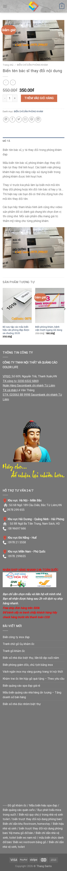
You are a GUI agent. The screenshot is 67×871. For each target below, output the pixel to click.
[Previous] (2, 316)
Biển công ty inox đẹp (16, 637)
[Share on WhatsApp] (6, 119)
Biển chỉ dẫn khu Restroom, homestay (26, 823)
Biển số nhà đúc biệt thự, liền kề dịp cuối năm (31, 657)
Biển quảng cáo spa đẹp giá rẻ (21, 685)
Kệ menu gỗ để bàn (21, 833)
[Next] (64, 316)
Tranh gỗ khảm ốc (14, 651)
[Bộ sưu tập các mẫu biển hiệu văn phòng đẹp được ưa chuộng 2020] (17, 305)
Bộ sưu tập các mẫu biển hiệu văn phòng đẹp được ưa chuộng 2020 (16, 330)
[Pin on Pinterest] (32, 119)
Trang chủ (8, 64)
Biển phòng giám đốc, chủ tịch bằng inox (28, 665)
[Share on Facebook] (12, 119)
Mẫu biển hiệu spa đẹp (43, 805)
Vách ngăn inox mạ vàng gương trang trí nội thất (33, 671)
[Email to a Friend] (25, 119)
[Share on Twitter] (19, 119)
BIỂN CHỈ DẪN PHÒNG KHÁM (32, 64)
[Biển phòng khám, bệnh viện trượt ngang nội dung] (49, 305)
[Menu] (5, 6)
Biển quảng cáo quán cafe (19, 810)
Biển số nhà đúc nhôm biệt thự (22, 704)
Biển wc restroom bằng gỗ (29, 842)
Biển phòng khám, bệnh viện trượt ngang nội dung (48, 328)
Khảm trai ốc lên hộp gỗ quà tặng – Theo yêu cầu (33, 678)
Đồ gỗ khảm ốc (17, 805)
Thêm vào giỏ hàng (39, 98)
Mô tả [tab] (6, 141)
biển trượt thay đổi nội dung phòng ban (37, 819)
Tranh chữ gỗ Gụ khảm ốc (18, 644)
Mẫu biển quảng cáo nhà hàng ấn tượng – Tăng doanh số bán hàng (32, 695)
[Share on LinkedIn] (38, 119)
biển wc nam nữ (26, 837)
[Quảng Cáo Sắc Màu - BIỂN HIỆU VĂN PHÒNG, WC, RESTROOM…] (33, 6)
